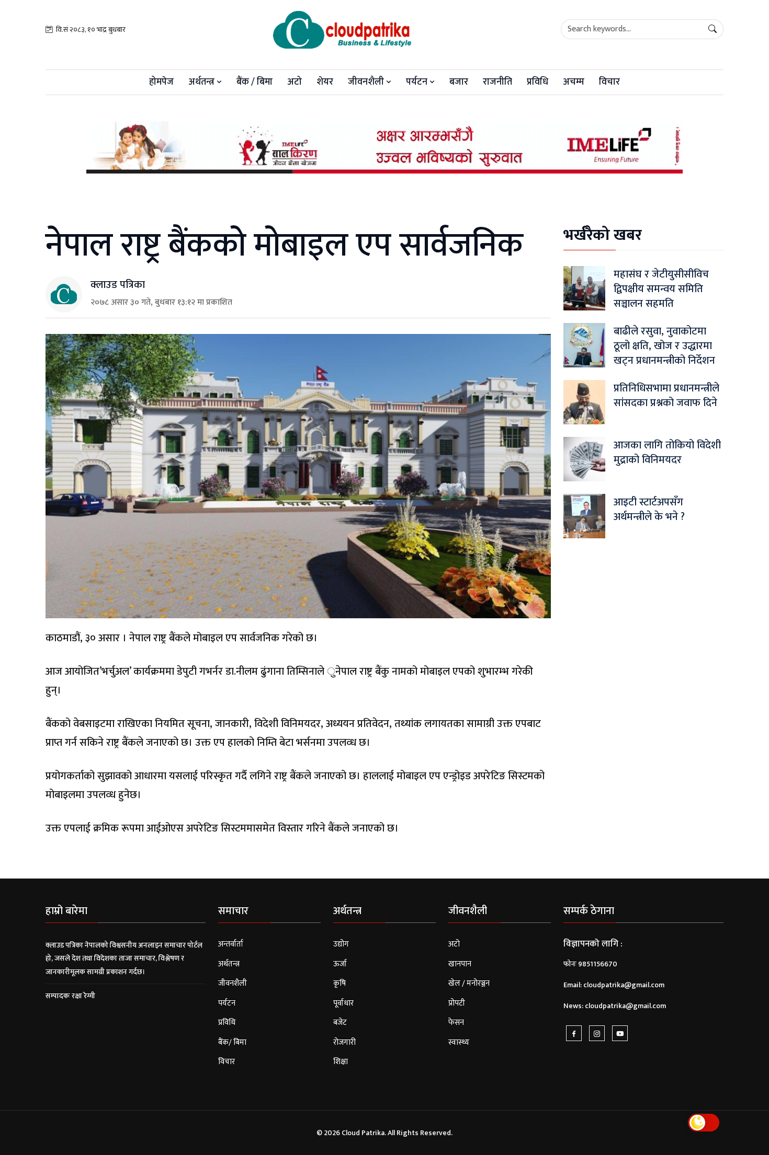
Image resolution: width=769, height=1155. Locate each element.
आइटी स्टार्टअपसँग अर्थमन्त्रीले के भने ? (649, 509)
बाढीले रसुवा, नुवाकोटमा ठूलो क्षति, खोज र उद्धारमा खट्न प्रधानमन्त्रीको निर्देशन (664, 345)
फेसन (456, 1022)
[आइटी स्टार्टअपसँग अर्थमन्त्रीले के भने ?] (584, 516)
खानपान (459, 964)
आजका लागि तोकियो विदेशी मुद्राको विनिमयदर (667, 452)
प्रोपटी (456, 1003)
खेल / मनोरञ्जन (469, 983)
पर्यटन (417, 82)
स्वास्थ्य (458, 1042)
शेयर (324, 82)
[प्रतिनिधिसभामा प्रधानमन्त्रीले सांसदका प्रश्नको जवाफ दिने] (584, 402)
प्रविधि (537, 82)
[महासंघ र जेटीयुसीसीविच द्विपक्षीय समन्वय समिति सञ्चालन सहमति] (584, 288)
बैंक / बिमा (254, 82)
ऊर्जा (340, 964)
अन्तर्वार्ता (230, 944)
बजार (458, 82)
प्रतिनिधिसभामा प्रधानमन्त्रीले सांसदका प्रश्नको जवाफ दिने (666, 395)
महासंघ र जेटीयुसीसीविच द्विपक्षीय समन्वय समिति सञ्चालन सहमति (661, 289)
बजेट (340, 1022)
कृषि (339, 983)
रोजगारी (344, 1042)
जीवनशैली (367, 82)
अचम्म (573, 82)
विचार (609, 82)
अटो (294, 82)
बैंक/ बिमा (232, 1042)
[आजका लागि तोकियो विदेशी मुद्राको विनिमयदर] (584, 459)
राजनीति (497, 82)
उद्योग (341, 944)
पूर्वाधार (343, 1003)
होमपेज (161, 82)
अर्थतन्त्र (202, 82)
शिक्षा (340, 1061)
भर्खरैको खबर (602, 235)
